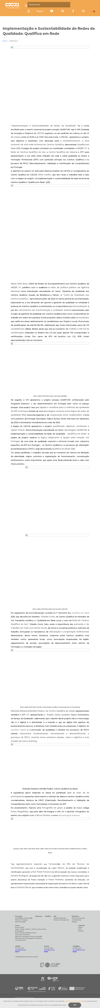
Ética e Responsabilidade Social (25, 933)
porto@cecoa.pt (49, 950)
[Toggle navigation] (26, 6)
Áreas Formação (20, 922)
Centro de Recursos (78, 918)
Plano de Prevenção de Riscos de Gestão (28, 936)
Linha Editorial (76, 920)
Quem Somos (19, 927)
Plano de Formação (21, 920)
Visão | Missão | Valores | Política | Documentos (30, 929)
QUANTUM (65, 130)
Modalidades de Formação (23, 918)
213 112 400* (19, 948)
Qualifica (48, 916)
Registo (39, 11)
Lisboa (80, 927)
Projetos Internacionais (61, 920)
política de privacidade (74, 1001)
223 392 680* (48, 948)
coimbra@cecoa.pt (79, 950)
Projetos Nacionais (60, 918)
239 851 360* (77, 948)
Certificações (19, 931)
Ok (74, 1005)
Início (5, 41)
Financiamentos (20, 940)
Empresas (38, 916)
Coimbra (80, 931)
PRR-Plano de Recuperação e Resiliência (28, 938)
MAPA (17, 952)
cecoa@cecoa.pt (20, 950)
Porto (80, 929)
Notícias (74, 922)
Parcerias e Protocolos (22, 934)
